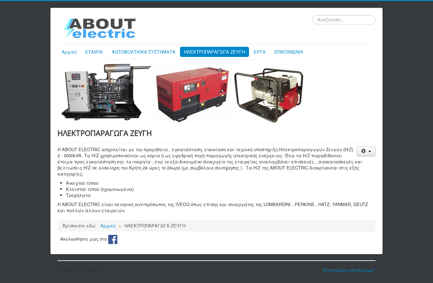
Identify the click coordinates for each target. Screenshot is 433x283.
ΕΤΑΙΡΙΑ (94, 51)
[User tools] (366, 151)
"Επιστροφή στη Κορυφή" (348, 270)
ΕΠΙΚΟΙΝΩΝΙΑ (288, 51)
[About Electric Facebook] (112, 238)
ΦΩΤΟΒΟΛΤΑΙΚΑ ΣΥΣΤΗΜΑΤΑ (143, 51)
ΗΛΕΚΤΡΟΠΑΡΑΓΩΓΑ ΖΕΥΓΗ (214, 51)
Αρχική (69, 51)
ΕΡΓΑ (260, 51)
